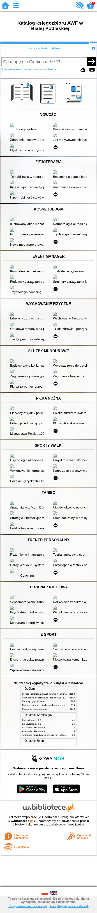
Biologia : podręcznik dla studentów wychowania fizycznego (53, 705)
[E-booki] (49, 103)
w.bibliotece (22, 821)
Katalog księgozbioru (44, 48)
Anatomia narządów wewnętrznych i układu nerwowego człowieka (56, 735)
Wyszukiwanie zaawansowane (22, 69)
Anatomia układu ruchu (34, 727)
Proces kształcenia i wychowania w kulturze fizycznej (49, 694)
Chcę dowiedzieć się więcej (28, 906)
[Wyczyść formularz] (83, 70)
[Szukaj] (91, 61)
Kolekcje (50, 69)
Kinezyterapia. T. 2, (32, 724)
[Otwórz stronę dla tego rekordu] (28, 125)
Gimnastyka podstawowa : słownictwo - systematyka (49, 697)
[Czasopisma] (74, 103)
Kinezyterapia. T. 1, (32, 720)
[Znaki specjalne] (92, 70)
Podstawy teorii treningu (34, 709)
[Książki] (23, 103)
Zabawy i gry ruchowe (33, 701)
